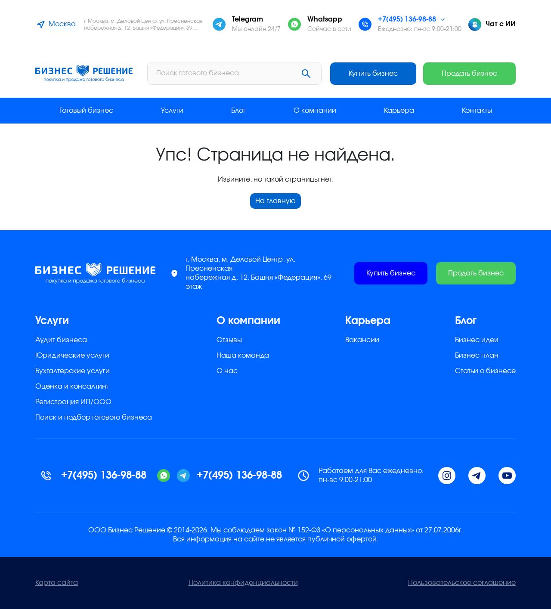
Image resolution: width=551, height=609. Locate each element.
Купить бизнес (373, 73)
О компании (315, 110)
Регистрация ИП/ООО (73, 402)
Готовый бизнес (86, 110)
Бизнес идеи (476, 340)
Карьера (399, 110)
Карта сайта (56, 582)
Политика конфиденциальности (243, 582)
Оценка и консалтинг (72, 386)
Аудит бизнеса (61, 340)
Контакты (477, 110)
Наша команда (243, 355)
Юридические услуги (72, 355)
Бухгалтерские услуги (72, 371)
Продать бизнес (469, 73)
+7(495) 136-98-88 (407, 19)
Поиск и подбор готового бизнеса (93, 417)
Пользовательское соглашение (462, 582)
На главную (275, 201)
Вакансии (362, 340)
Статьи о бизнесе (485, 371)
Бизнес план (476, 355)
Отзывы (229, 340)
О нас (227, 371)
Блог (238, 110)
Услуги (172, 110)
